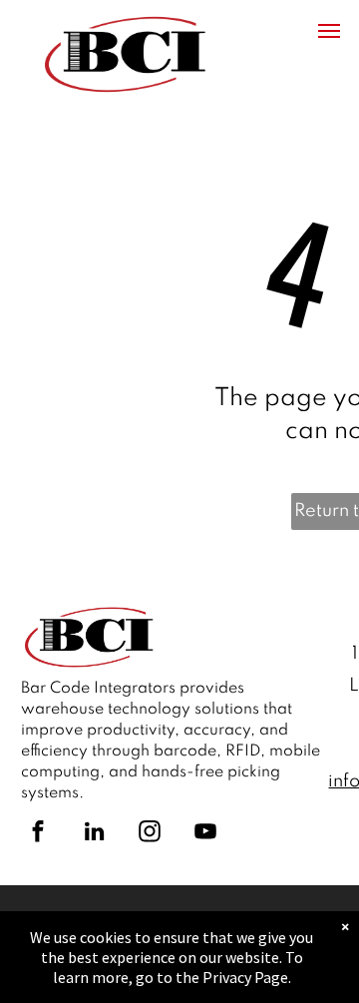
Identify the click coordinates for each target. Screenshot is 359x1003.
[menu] (329, 31)
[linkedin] (94, 833)
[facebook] (38, 833)
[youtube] (205, 833)
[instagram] (150, 833)
